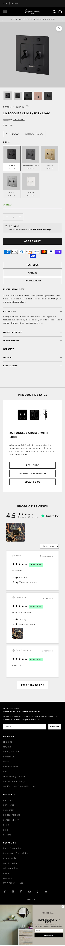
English (31, 900)
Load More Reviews (32, 685)
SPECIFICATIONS (32, 281)
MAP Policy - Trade (13, 883)
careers (7, 835)
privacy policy (10, 858)
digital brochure (11, 815)
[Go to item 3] (27, 95)
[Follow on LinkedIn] (45, 891)
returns (7, 747)
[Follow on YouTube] (29, 891)
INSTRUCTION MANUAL (32, 473)
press (6, 825)
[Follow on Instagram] (13, 891)
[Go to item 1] (7, 95)
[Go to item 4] (37, 95)
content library (11, 820)
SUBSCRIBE (54, 726)
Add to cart (32, 241)
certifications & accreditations (19, 786)
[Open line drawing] (32, 414)
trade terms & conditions (16, 853)
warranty (7, 878)
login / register (11, 752)
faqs (5, 772)
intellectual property (13, 781)
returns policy (10, 868)
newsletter (8, 810)
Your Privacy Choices (14, 777)
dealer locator (10, 767)
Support (15, 3)
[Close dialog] (62, 906)
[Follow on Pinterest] (21, 891)
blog (5, 830)
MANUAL (32, 273)
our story (8, 800)
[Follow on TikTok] (37, 891)
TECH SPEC (33, 265)
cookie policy (10, 863)
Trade (5, 3)
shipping (7, 742)
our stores (8, 805)
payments (8, 873)
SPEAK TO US (32, 482)
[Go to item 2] (17, 95)
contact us (8, 757)
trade (6, 762)
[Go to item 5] (48, 95)
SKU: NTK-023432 (13, 106)
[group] (15, 532)
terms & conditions (13, 848)
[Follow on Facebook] (4, 891)
